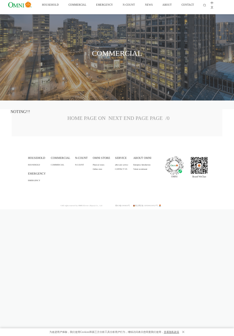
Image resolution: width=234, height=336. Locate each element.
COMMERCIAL (57, 165)
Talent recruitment (140, 169)
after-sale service (121, 165)
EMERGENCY (34, 180)
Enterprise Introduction (141, 165)
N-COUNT (79, 165)
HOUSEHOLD (34, 165)
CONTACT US (121, 169)
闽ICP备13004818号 (122, 205)
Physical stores (98, 165)
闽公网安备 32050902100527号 (146, 205)
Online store (97, 169)
